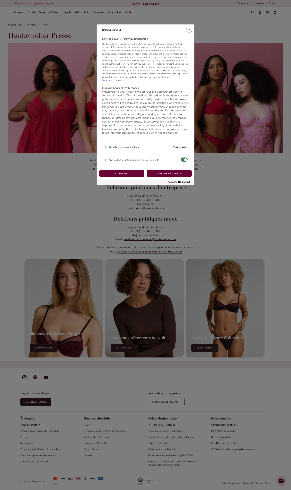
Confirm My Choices (169, 173)
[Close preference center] (189, 29)
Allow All (122, 173)
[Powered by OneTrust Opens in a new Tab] (180, 182)
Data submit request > (113, 80)
